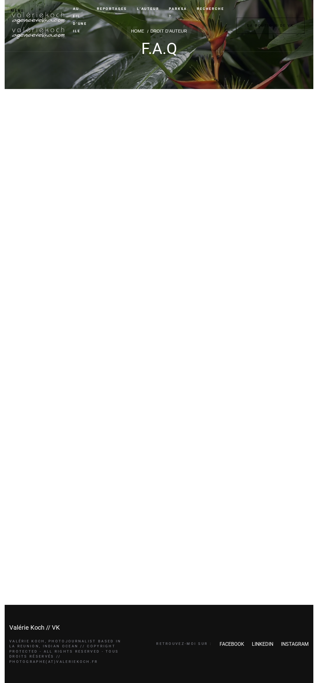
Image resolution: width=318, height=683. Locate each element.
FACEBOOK (232, 644)
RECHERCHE (210, 9)
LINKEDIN (262, 644)
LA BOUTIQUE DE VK (270, 26)
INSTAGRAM (295, 644)
